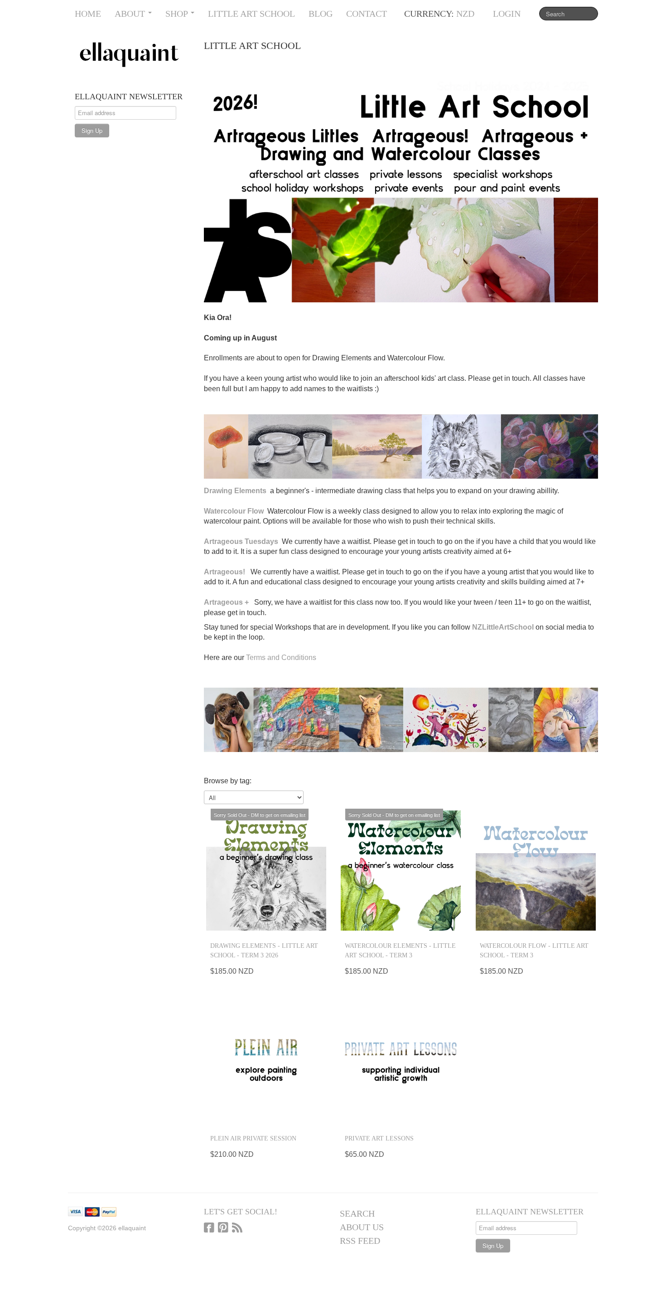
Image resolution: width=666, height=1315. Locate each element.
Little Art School (251, 14)
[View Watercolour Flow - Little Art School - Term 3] (536, 870)
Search (357, 1213)
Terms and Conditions (281, 657)
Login (507, 14)
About (131, 14)
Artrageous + (226, 602)
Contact (366, 14)
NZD (465, 14)
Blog (321, 14)
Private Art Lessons (379, 1138)
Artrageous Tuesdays (241, 541)
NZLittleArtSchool (503, 627)
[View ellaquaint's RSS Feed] (237, 1228)
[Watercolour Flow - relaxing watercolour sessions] (266, 511)
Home (88, 14)
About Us (362, 1227)
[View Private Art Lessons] (401, 1063)
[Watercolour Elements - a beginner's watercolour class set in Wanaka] (269, 491)
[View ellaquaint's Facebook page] (209, 1228)
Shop (177, 14)
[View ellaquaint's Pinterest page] (223, 1228)
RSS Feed (360, 1241)
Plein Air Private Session (253, 1138)
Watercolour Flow (234, 511)
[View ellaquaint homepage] (132, 54)
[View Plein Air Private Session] (266, 1063)
